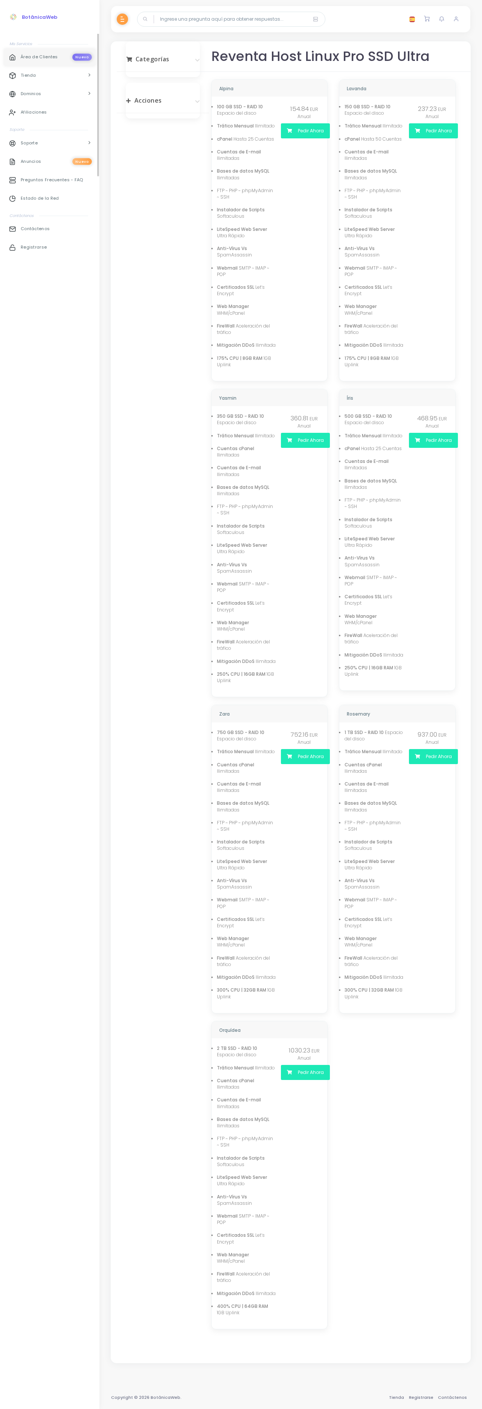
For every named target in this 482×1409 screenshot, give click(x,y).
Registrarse (421, 1397)
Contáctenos (452, 1397)
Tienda (396, 1397)
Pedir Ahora (310, 130)
